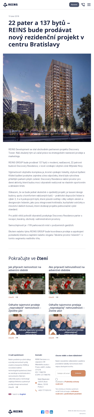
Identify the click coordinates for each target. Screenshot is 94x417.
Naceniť (74, 4)
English (23, 394)
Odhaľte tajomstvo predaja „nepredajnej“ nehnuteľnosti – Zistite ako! (67, 307)
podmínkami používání (73, 394)
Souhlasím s (67, 383)
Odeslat (78, 373)
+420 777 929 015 (44, 390)
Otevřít (11, 297)
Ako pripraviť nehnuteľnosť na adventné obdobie (67, 268)
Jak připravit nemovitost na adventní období (24, 268)
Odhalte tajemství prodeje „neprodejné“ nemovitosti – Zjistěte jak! (24, 307)
